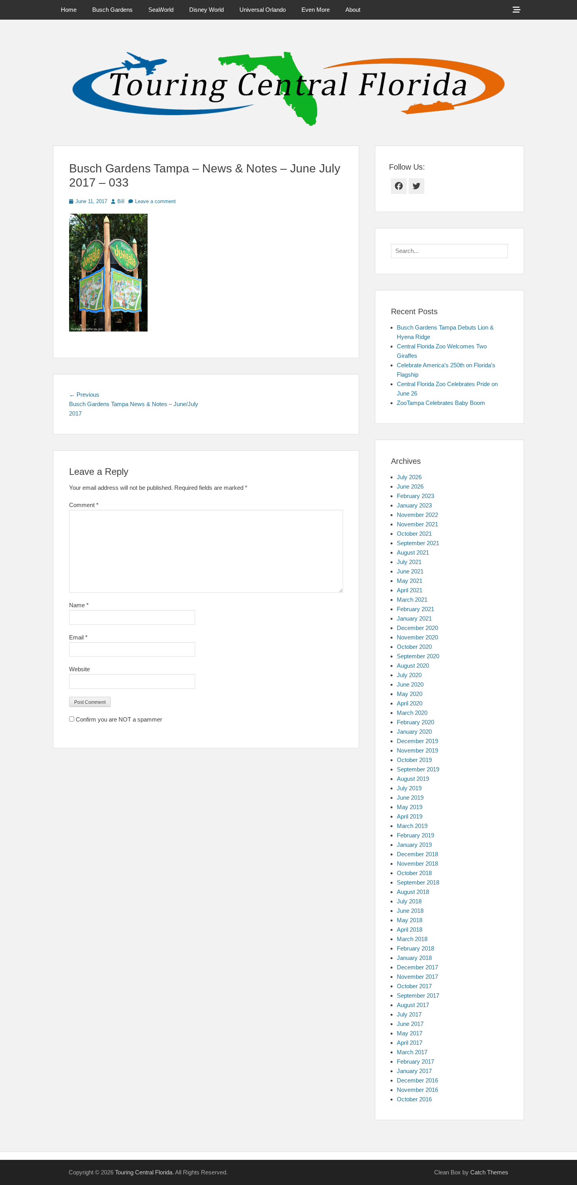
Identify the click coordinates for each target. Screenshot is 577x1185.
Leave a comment (155, 201)
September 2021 (418, 543)
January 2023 (414, 505)
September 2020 (418, 656)
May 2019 (409, 807)
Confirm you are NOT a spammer (118, 719)
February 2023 (415, 496)
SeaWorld (160, 9)
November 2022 (417, 514)
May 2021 (409, 580)
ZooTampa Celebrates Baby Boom (441, 402)
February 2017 (415, 1061)
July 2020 (409, 675)
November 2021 (417, 524)
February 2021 (415, 609)
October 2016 (414, 1099)
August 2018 (413, 891)
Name (79, 605)
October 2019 (414, 759)
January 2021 (414, 618)
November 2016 (417, 1089)
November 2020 (417, 637)
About (352, 9)
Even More (315, 9)
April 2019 (409, 816)
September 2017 (418, 995)
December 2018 (417, 854)
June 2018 (410, 910)
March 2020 (412, 712)
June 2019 (410, 797)
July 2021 (409, 562)
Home (69, 9)
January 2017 (414, 1071)
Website (79, 669)
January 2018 (414, 957)
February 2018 (415, 948)
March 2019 (412, 825)
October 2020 (414, 646)
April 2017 (409, 1042)
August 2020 (413, 665)
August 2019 (413, 778)
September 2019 (418, 769)
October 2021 (414, 533)
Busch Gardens (112, 9)
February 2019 (415, 835)
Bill (120, 201)
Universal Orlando (262, 9)
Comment (84, 505)
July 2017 (409, 1014)
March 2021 (412, 599)
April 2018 (409, 929)
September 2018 (418, 882)
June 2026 (410, 486)
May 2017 (409, 1033)
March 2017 (412, 1052)
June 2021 (410, 571)
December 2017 (417, 967)
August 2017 (413, 1005)
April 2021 (409, 590)
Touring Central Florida (143, 1172)
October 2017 (414, 986)
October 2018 (414, 873)
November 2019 (417, 750)
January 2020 (414, 731)
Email (78, 637)
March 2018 (412, 939)
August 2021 (413, 552)
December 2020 (417, 628)
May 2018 (409, 920)
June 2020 (410, 684)
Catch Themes (489, 1172)
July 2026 (409, 477)
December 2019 (417, 741)
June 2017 (410, 1023)
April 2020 (409, 703)
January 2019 (414, 844)
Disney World (206, 9)
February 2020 (415, 722)
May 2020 (409, 693)
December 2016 (417, 1080)
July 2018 (409, 901)
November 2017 (417, 976)
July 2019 (409, 788)
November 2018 (417, 863)
